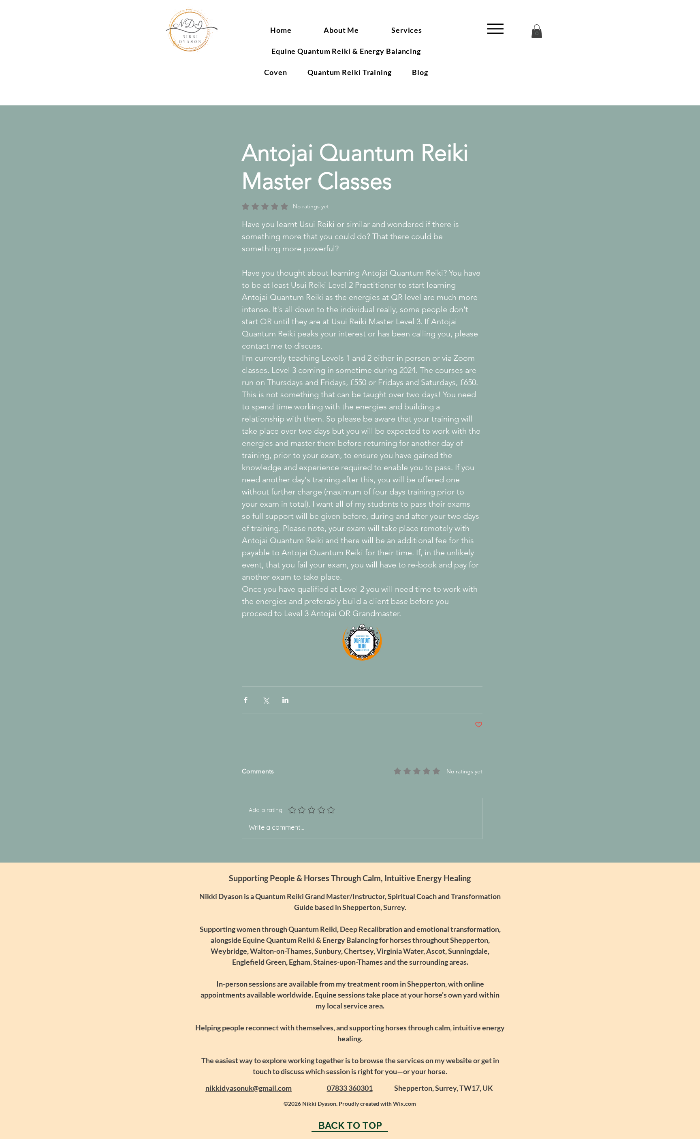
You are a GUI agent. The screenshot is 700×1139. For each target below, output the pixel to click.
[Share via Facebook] (246, 700)
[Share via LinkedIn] (285, 700)
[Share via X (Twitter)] (265, 700)
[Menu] (495, 28)
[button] (536, 31)
